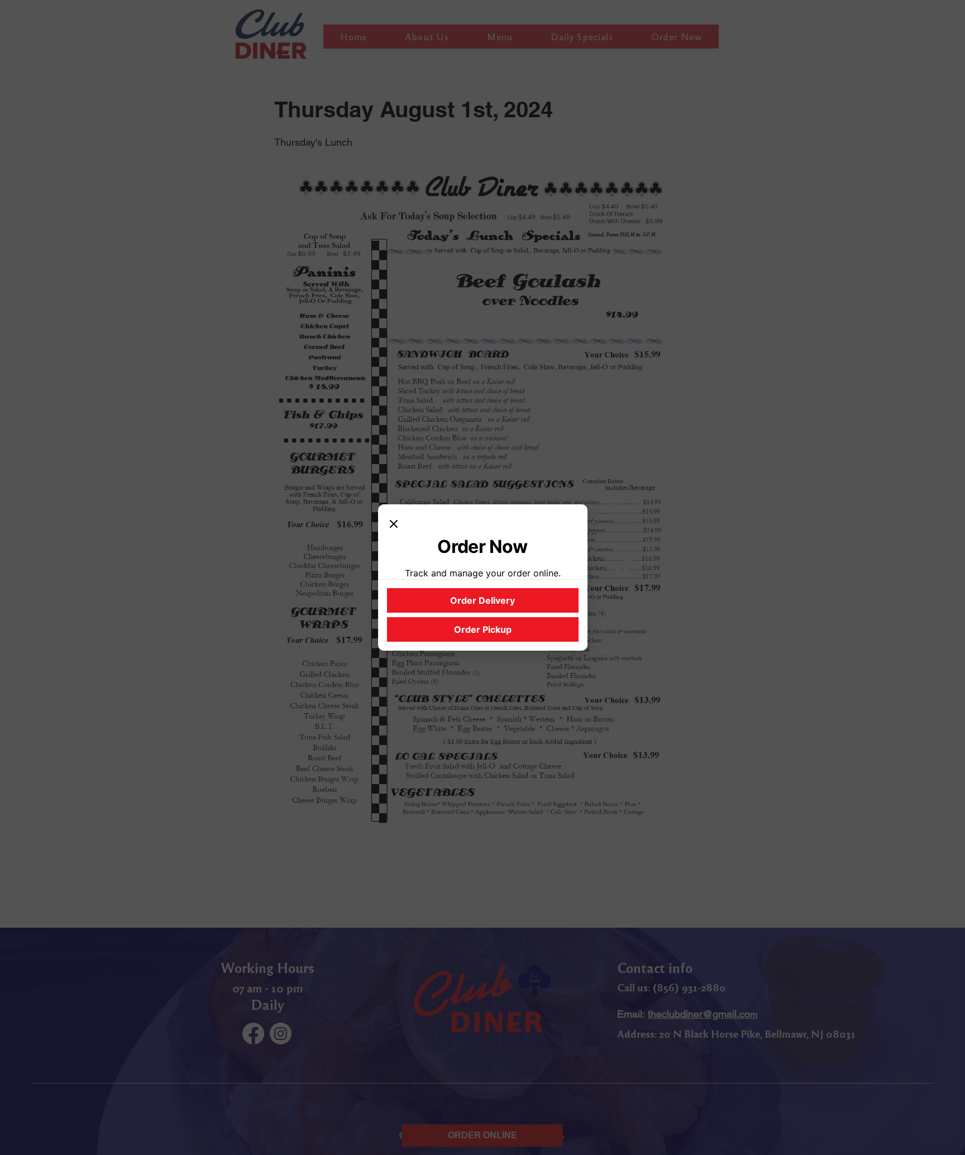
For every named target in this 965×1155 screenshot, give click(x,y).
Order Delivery (482, 600)
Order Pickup (483, 629)
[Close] (394, 524)
